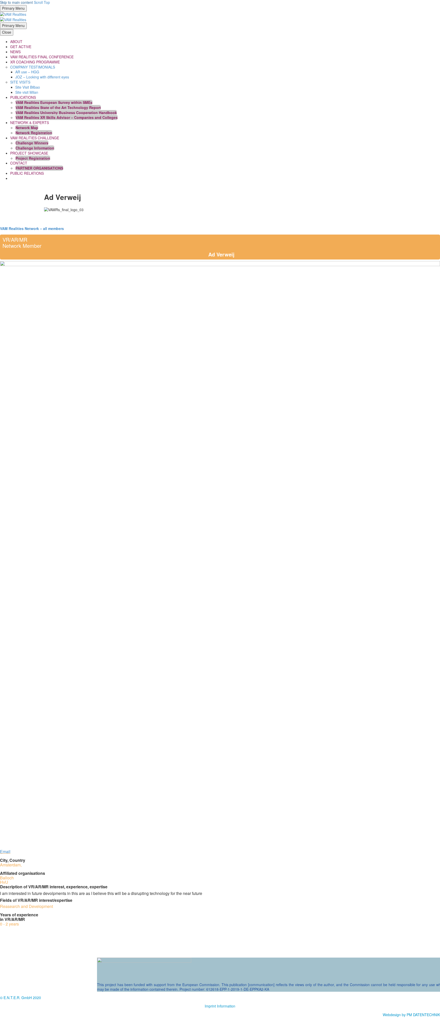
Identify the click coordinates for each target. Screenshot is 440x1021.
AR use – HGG (27, 71)
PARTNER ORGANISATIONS (39, 168)
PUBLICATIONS (23, 97)
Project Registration (33, 158)
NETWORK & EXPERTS (29, 122)
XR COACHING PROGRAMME (35, 61)
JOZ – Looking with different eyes (42, 76)
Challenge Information (35, 148)
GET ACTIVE (20, 46)
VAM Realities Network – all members (32, 228)
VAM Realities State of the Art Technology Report (58, 107)
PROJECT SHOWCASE (29, 153)
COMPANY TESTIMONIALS (32, 67)
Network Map (27, 127)
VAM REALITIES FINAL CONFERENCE (42, 56)
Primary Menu (13, 8)
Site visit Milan (26, 92)
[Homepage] (13, 16)
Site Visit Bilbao (27, 87)
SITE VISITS (20, 82)
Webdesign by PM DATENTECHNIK (411, 1014)
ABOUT (16, 41)
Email (5, 851)
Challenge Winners (32, 142)
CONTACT (18, 163)
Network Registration (34, 132)
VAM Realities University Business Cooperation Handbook (66, 112)
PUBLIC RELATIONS (27, 173)
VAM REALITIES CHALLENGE (34, 137)
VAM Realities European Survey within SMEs (54, 102)
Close (6, 32)
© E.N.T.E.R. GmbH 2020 (20, 997)
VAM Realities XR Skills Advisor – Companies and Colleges (67, 117)
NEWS (15, 51)
